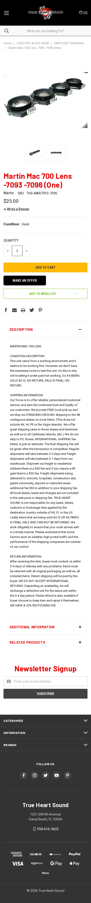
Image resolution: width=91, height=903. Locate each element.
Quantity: (11, 240)
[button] (46, 329)
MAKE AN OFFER (25, 280)
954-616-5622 (48, 829)
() (85, 13)
